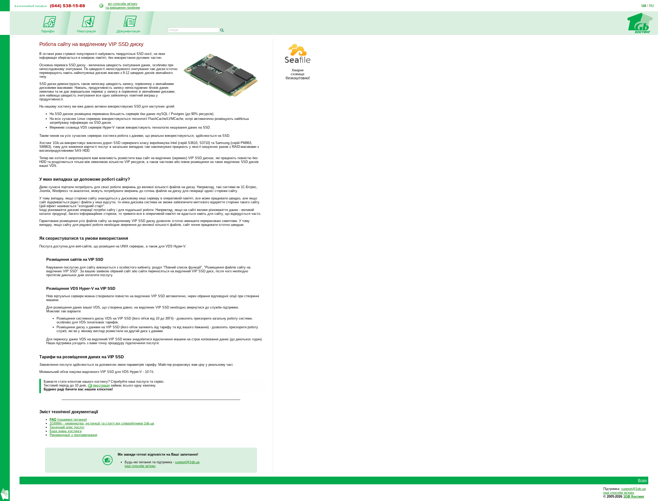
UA (644, 5)
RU (651, 5)
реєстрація (101, 385)
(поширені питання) (68, 419)
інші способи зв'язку (140, 466)
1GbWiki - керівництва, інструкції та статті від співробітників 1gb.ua (102, 423)
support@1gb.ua (187, 462)
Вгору (642, 480)
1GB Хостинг (633, 496)
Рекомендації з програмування (73, 435)
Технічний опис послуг (67, 427)
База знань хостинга (65, 431)
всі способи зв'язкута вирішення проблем (122, 5)
